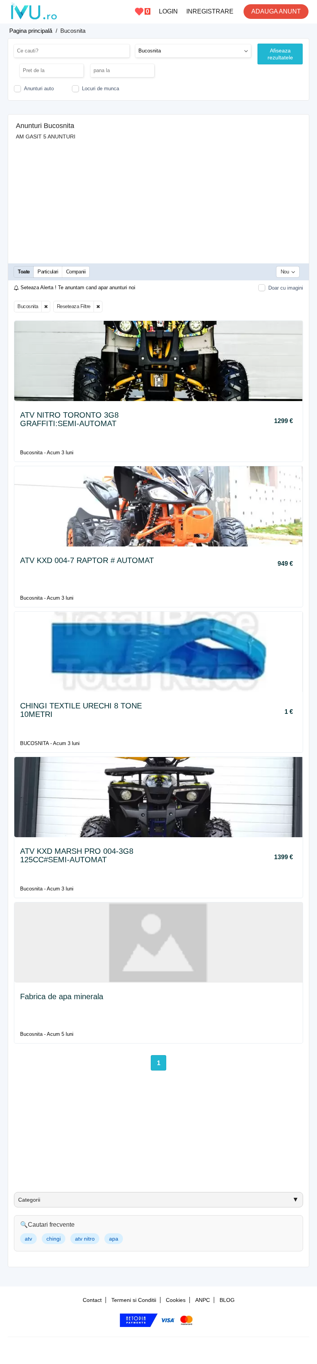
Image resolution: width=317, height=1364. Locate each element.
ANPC (202, 1300)
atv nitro (85, 1239)
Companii (76, 272)
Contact (92, 1300)
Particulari (47, 272)
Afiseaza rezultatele (280, 54)
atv (28, 1239)
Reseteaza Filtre (73, 306)
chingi (53, 1239)
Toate (24, 272)
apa (113, 1239)
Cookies (176, 1300)
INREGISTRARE (209, 11)
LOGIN (168, 11)
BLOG (227, 1300)
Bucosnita (27, 306)
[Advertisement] (158, 198)
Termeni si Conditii (133, 1300)
